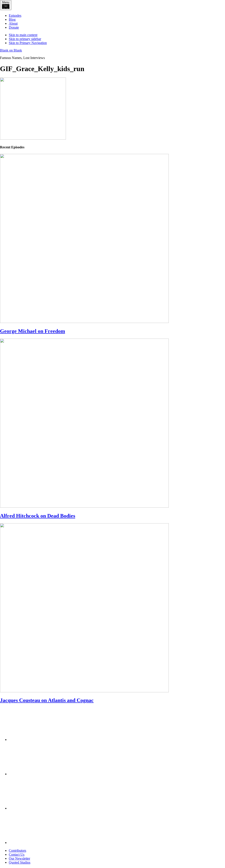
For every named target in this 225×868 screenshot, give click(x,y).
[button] (5, 5)
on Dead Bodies (37, 516)
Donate (14, 27)
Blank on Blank (11, 50)
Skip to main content (23, 35)
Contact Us (16, 854)
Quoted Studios (19, 862)
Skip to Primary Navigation (28, 43)
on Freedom (32, 331)
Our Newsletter (19, 858)
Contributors (17, 850)
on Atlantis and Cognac (47, 700)
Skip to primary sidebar (25, 39)
